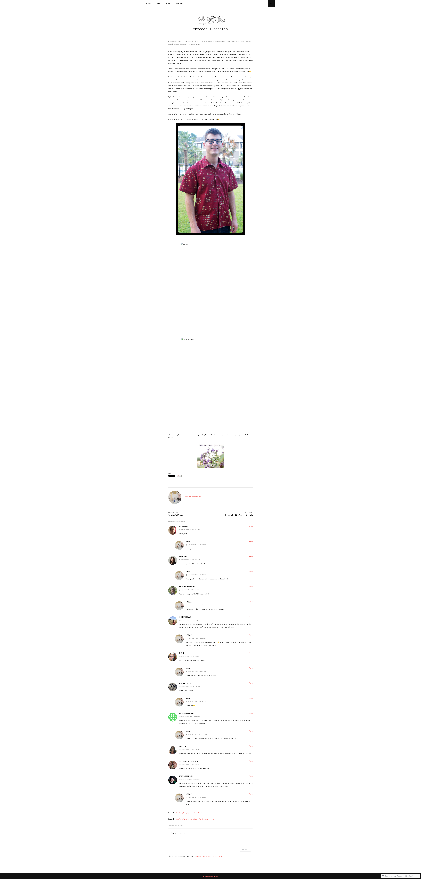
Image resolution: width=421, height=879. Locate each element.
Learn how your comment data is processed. (209, 856)
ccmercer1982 (185, 617)
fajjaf (181, 653)
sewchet (183, 746)
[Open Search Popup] (271, 3)
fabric (228, 41)
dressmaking (222, 41)
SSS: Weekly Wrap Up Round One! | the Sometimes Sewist (194, 813)
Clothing (190, 41)
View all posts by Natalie (193, 496)
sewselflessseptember (175, 44)
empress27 (183, 526)
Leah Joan (183, 557)
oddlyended (185, 683)
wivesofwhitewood (188, 761)
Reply (251, 526)
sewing (238, 41)
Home (148, 3)
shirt (184, 44)
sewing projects (246, 41)
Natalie (189, 542)
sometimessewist (187, 587)
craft (216, 41)
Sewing (196, 41)
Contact (179, 3)
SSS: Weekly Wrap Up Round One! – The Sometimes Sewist (194, 819)
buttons (206, 41)
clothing (211, 41)
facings (233, 41)
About (168, 3)
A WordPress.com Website (210, 876)
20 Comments (195, 44)
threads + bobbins (210, 29)
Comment (245, 849)
